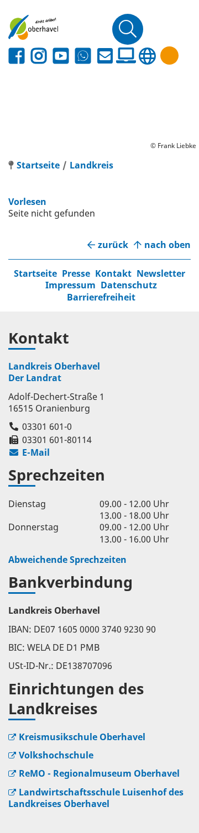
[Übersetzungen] (147, 56)
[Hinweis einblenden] (169, 55)
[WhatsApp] (83, 56)
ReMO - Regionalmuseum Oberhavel (99, 773)
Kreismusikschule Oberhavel (82, 737)
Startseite (35, 273)
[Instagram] (39, 56)
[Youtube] (61, 56)
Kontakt (113, 273)
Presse (76, 273)
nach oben (167, 245)
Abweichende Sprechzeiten (67, 559)
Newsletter (161, 273)
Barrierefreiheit (101, 297)
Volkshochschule (56, 755)
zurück (113, 245)
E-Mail (29, 452)
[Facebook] (17, 56)
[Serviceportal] (126, 55)
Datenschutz (129, 285)
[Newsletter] (105, 56)
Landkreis (91, 165)
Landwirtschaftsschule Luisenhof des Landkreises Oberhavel (96, 798)
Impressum (70, 285)
